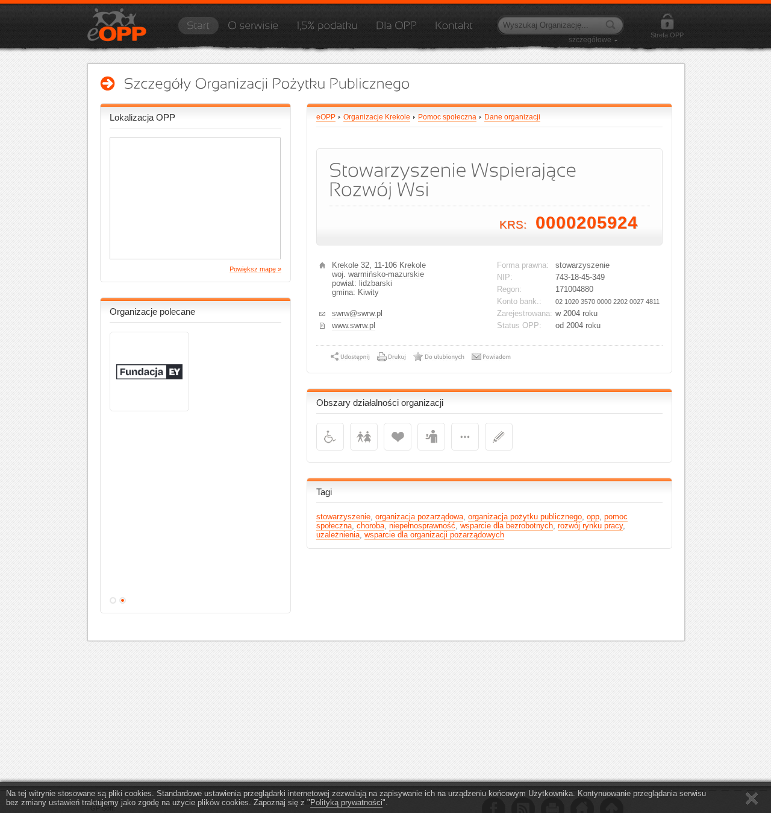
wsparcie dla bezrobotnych (506, 525)
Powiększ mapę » (255, 269)
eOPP (326, 117)
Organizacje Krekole (376, 117)
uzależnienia (338, 534)
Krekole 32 (350, 265)
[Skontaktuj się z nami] (454, 30)
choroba (370, 525)
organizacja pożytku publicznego (525, 516)
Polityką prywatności (346, 802)
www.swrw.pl (353, 325)
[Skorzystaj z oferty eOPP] (396, 30)
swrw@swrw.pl (357, 313)
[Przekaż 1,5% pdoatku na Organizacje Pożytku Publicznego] (327, 30)
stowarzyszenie (343, 516)
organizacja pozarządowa (419, 516)
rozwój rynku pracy (590, 525)
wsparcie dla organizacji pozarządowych (434, 534)
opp (593, 516)
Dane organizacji (512, 117)
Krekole (412, 265)
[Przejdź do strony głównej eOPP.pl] (198, 30)
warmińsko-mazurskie (386, 274)
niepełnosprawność (422, 525)
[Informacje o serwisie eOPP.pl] (253, 30)
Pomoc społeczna (447, 117)
